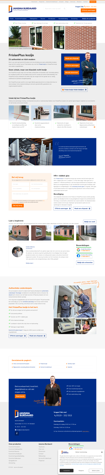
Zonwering (74, 19)
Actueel (61, 2)
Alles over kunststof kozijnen (21, 364)
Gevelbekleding (63, 19)
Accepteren (66, 470)
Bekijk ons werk (89, 222)
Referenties (42, 456)
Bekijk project (29, 263)
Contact (85, 2)
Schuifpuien (51, 19)
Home (11, 19)
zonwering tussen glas (78, 186)
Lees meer (85, 431)
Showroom (34, 2)
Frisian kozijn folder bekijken (74, 90)
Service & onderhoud (46, 367)
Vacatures (93, 2)
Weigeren (81, 470)
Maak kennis (20, 396)
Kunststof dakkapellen (15, 449)
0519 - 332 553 (91, 7)
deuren (10, 295)
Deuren (43, 19)
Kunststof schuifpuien (15, 454)
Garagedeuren (13, 461)
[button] (102, 452)
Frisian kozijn (42, 64)
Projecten (41, 2)
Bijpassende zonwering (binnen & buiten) (24, 367)
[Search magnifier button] (64, 9)
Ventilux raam (71, 364)
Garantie (70, 367)
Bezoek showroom (71, 73)
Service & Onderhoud (51, 2)
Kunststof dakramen (15, 458)
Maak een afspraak (72, 58)
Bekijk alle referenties (85, 263)
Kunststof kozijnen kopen (15, 330)
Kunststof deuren (14, 451)
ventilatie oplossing (28, 302)
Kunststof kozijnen (21, 19)
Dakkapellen (33, 19)
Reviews (79, 2)
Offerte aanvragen (88, 10)
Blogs (66, 2)
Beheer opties (96, 470)
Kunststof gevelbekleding (16, 456)
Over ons (72, 2)
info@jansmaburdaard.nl (23, 430)
